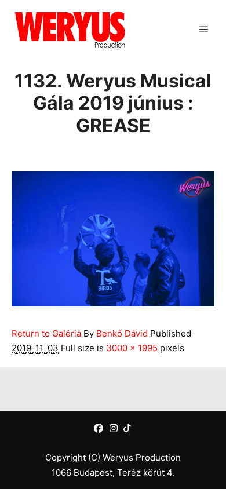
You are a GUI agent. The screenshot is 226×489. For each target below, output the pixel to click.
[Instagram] (113, 428)
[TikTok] (127, 428)
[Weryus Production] (69, 29)
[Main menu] (204, 29)
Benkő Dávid (122, 333)
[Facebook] (98, 428)
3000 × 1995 (132, 347)
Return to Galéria (46, 333)
